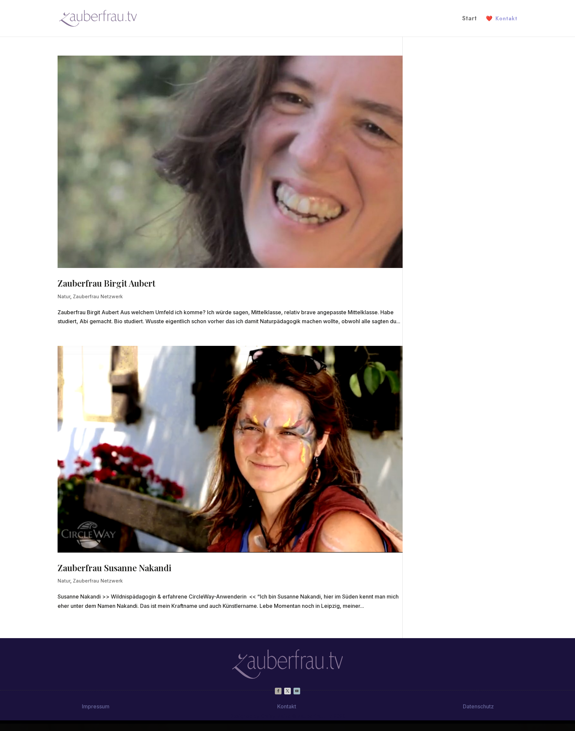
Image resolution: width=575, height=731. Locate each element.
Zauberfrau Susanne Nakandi (114, 568)
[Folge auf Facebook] (278, 691)
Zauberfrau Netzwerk (98, 296)
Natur (64, 296)
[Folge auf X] (287, 691)
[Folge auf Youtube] (296, 691)
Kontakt (501, 18)
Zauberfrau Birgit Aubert (106, 283)
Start (469, 19)
